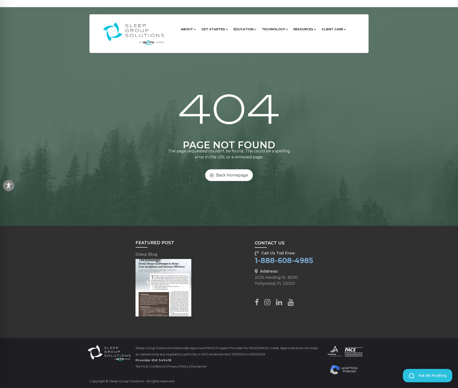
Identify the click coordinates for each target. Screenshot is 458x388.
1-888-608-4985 (284, 260)
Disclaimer (199, 366)
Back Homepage (232, 175)
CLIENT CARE (332, 29)
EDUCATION (244, 29)
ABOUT (187, 29)
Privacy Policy (177, 366)
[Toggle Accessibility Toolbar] (8, 185)
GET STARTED (213, 29)
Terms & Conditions (150, 366)
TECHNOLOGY (273, 29)
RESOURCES (303, 29)
